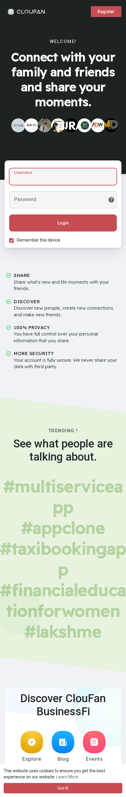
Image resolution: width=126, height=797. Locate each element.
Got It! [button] (63, 788)
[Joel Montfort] (111, 125)
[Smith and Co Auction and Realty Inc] (18, 125)
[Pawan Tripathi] (45, 125)
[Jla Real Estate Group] (31, 125)
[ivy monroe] (71, 125)
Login (63, 223)
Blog (63, 759)
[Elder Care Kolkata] (84, 125)
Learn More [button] (67, 776)
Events (94, 759)
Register (106, 11)
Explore (31, 759)
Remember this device (38, 240)
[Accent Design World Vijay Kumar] (98, 125)
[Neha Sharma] (58, 125)
